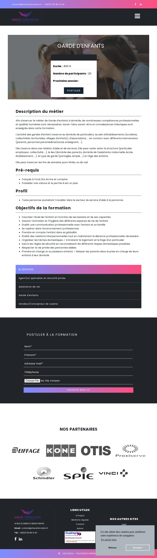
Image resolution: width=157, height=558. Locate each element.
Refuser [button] (113, 547)
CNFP (124, 524)
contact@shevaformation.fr (27, 4)
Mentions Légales (80, 520)
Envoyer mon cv (78, 390)
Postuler (73, 90)
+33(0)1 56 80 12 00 (54, 4)
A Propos (80, 515)
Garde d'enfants (28, 295)
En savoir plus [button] (109, 539)
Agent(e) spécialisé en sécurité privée (42, 278)
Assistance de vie (29, 286)
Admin (80, 528)
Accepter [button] (137, 547)
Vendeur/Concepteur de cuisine (38, 303)
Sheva (70, 553)
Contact (80, 524)
